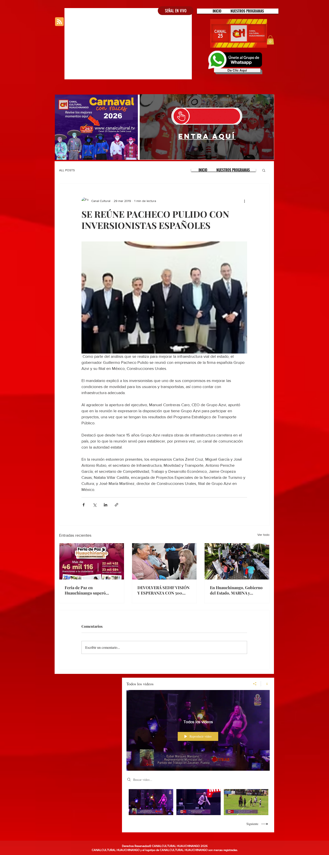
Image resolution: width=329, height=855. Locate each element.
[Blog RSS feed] (59, 21)
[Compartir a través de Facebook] (83, 505)
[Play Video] (151, 802)
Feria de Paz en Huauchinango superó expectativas (85, 590)
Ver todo (263, 534)
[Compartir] (255, 683)
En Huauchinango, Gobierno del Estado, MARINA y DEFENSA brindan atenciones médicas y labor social (236, 590)
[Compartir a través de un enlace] (116, 505)
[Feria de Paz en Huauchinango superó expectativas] (91, 561)
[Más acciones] (244, 201)
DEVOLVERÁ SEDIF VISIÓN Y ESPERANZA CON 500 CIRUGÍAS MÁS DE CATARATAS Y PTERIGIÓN (163, 590)
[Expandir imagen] (164, 297)
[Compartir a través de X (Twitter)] (94, 505)
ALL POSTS (67, 170)
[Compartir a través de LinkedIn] (105, 505)
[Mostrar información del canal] (265, 683)
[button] (247, 11)
